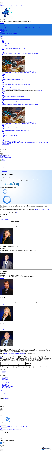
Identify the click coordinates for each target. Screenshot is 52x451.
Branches (13, 25)
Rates (18, 25)
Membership (6, 27)
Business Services (15, 5)
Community (24, 27)
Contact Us (20, 5)
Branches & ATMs (6, 385)
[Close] (1, 409)
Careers (16, 27)
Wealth (8, 24)
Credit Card (16, 426)
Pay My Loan (14, 4)
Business (5, 24)
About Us (24, 25)
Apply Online (3, 4)
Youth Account (18, 429)
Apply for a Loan (5, 379)
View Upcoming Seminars (4, 219)
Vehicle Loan (2, 426)
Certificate (14, 429)
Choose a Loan (3, 425)
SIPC (4, 357)
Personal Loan (21, 426)
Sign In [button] (2, 37)
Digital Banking (3, 5)
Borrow (3, 74)
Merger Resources (39, 27)
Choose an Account (4, 427)
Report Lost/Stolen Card (7, 387)
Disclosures (4, 394)
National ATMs (8, 31)
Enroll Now (2, 155)
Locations (2, 29)
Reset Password (2, 156)
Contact (27, 25)
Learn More (2, 23)
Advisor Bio (2, 227)
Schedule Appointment (13, 33)
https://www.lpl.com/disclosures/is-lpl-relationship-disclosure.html (14, 353)
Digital (3, 91)
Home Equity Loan (8, 426)
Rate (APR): (2, 445)
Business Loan (25, 426)
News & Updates (12, 27)
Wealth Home (4, 171)
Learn (3, 125)
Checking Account (3, 429)
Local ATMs (7, 30)
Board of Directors (29, 27)
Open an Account (5, 378)
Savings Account (9, 429)
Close (1, 430)
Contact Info (3, 33)
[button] (2, 145)
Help (7, 33)
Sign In (2, 154)
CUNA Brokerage (19, 212)
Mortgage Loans (9, 4)
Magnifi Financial (6, 398)
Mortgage (12, 426)
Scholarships (20, 27)
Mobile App (9, 5)
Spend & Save (4, 40)
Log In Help (7, 155)
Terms (3, 167)
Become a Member (4, 28)
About (1, 26)
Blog (9, 27)
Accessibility (5, 396)
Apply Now (21, 25)
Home (3, 170)
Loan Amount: (2, 442)
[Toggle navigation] (1, 38)
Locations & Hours (21, 4)
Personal (2, 24)
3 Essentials (34, 27)
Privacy (3, 393)
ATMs (16, 25)
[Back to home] (3, 36)
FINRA (1, 357)
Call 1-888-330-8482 (5, 157)
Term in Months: (3, 448)
